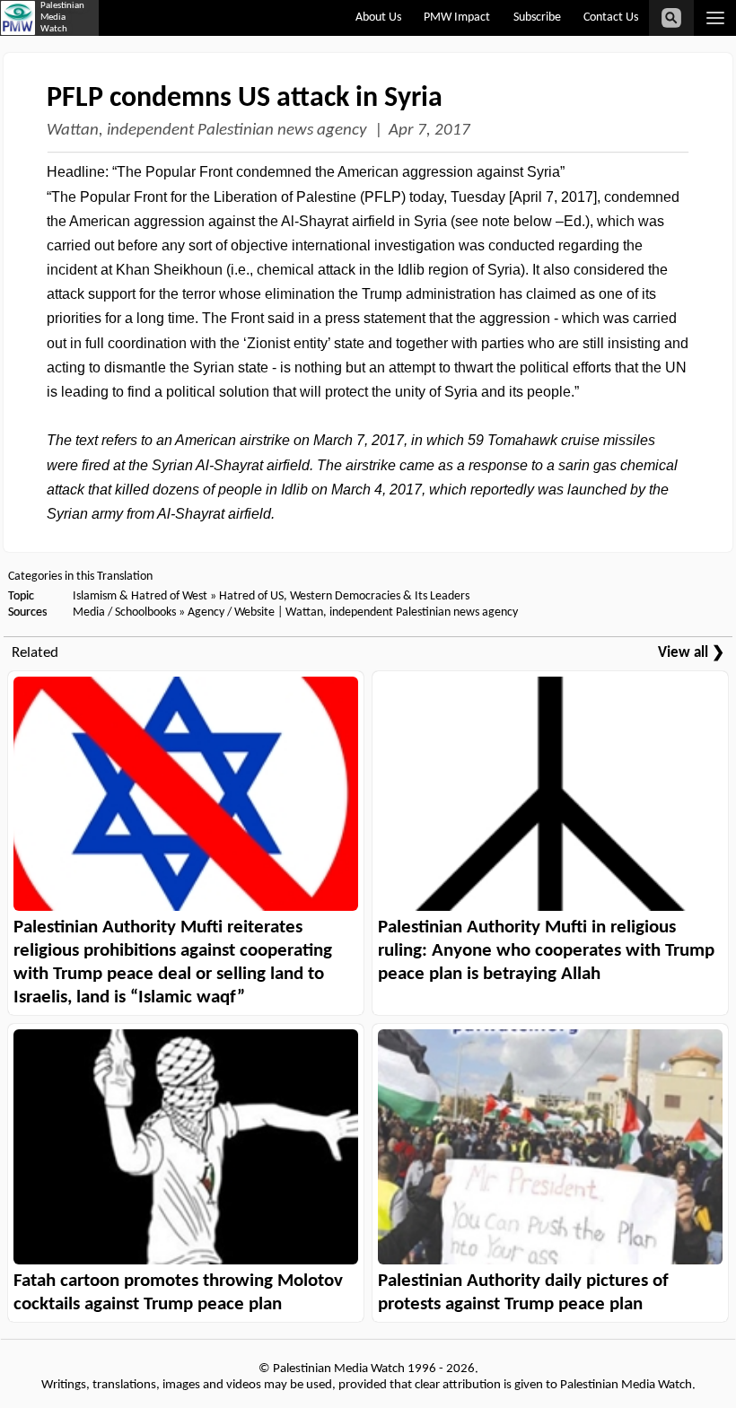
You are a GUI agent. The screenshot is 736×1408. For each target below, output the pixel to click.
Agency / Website (231, 612)
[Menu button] (715, 18)
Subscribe (537, 17)
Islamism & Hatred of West (140, 596)
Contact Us (610, 17)
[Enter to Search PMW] (671, 18)
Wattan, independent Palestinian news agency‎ (207, 130)
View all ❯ (691, 652)
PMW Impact (457, 17)
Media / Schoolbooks (124, 612)
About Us (378, 17)
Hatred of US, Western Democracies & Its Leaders (344, 596)
